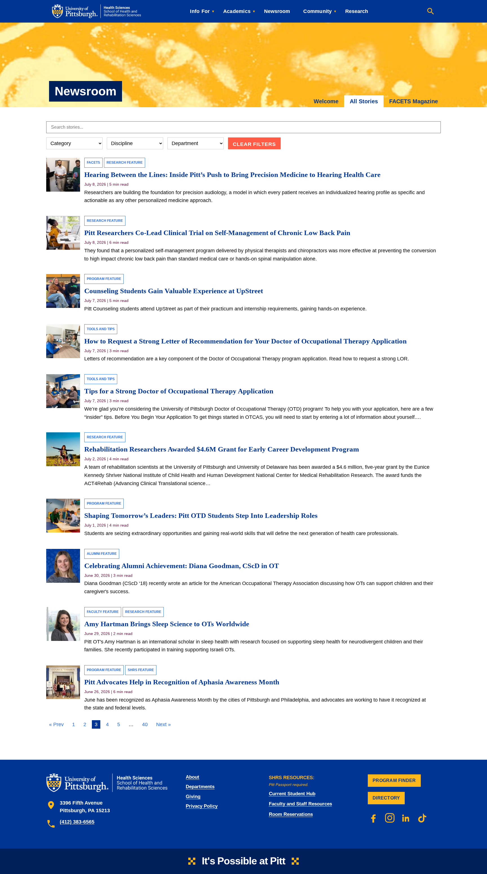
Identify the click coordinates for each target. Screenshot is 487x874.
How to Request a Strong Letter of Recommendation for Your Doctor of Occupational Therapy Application (245, 341)
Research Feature (125, 163)
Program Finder (394, 780)
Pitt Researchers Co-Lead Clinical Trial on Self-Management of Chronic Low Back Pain (218, 232)
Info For (200, 11)
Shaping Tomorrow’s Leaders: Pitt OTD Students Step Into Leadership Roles (201, 515)
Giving (193, 796)
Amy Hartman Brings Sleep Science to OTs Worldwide (167, 624)
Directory (386, 798)
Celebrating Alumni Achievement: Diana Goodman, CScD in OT (181, 565)
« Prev (56, 724)
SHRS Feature (141, 670)
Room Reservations (291, 814)
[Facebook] (373, 817)
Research (356, 11)
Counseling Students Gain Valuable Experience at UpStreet (173, 291)
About (192, 777)
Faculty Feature (103, 612)
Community (317, 11)
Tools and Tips (101, 329)
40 (145, 724)
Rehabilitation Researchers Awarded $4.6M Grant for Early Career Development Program (221, 449)
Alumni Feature (102, 554)
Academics (237, 11)
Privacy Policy (202, 806)
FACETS (93, 163)
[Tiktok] (422, 817)
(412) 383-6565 (77, 822)
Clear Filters (254, 144)
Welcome (326, 101)
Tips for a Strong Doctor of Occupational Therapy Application (178, 391)
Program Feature (104, 279)
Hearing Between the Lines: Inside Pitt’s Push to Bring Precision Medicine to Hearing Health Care (232, 174)
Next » (163, 724)
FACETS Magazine (413, 101)
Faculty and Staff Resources (300, 804)
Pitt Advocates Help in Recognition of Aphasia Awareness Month (181, 682)
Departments (200, 786)
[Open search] (430, 11)
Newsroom (277, 11)
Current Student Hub (292, 793)
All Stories (364, 101)
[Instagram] (389, 817)
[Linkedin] (406, 817)
